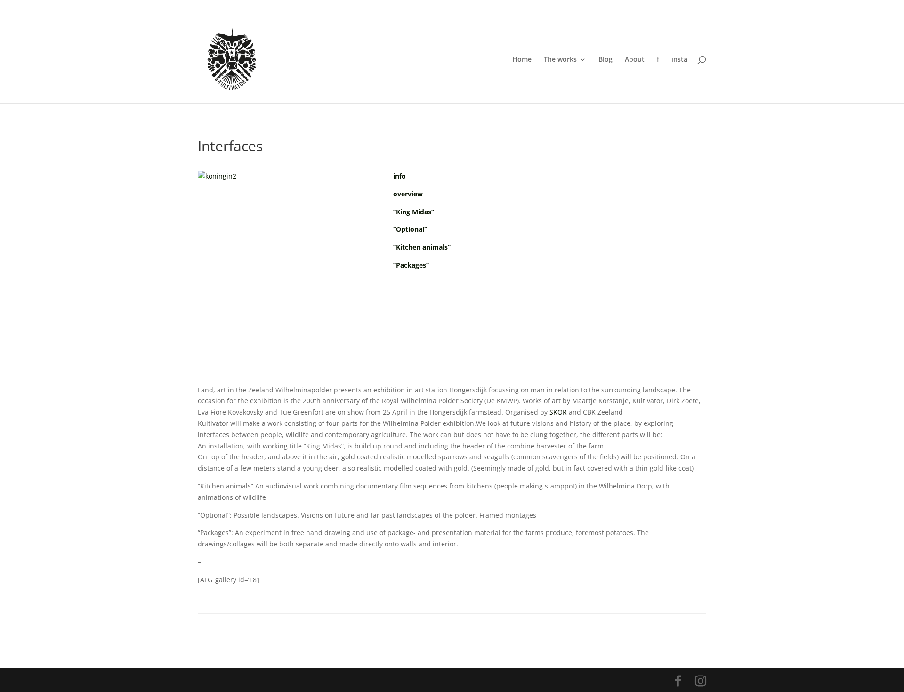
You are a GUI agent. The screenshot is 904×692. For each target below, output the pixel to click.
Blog (605, 60)
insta (679, 60)
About (635, 60)
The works (560, 60)
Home (522, 60)
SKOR (558, 411)
